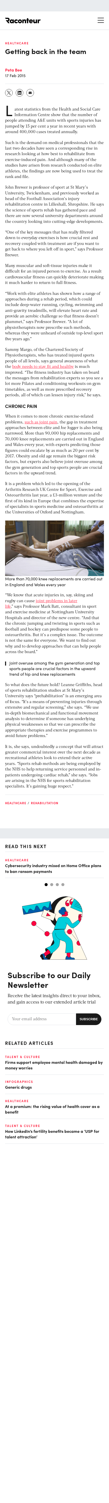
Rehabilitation (44, 803)
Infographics (19, 1082)
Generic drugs (18, 1087)
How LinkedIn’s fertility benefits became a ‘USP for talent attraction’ (52, 1133)
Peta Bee (13, 70)
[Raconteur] (23, 20)
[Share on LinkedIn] (20, 93)
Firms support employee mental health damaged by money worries (54, 1064)
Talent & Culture (22, 1057)
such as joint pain (41, 422)
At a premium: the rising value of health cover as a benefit (52, 1109)
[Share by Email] (30, 93)
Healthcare (17, 43)
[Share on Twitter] (9, 93)
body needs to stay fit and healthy (43, 367)
